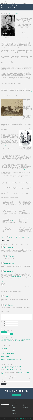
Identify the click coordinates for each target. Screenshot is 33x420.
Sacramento (13, 237)
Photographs (14, 413)
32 (26, 183)
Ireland (30, 236)
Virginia (28, 237)
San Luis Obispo (24, 237)
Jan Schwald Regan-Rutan (5, 367)
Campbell (15, 236)
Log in (23, 404)
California (12, 236)
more (23, 340)
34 (3, 195)
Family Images (6, 3)
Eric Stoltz (10, 13)
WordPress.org (25, 408)
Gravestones (14, 407)
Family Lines (19, 3)
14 (28, 70)
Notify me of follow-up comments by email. (9, 328)
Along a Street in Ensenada (5, 354)
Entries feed (25, 405)
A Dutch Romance (4, 351)
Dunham (25, 236)
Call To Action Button (16, 394)
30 (24, 169)
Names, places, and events (5, 341)
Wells (30, 237)
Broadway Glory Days (4, 357)
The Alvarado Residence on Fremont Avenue (8, 361)
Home (4, 418)
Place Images (13, 3)
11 (23, 65)
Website (2, 325)
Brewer (9, 236)
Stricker (28, 339)
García (20, 339)
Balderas (5, 340)
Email (2, 323)
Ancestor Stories (4, 236)
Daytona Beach (21, 236)
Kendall (2, 237)
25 (2, 136)
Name (2, 321)
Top (2, 418)
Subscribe (3, 383)
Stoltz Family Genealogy (5, 1)
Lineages (13, 410)
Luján (14, 339)
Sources (24, 3)
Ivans (18, 339)
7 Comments (16, 13)
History (13, 408)
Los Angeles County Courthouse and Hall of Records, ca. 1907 (11, 359)
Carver (18, 236)
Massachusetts (6, 237)
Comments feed (25, 407)
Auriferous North (4, 348)
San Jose (20, 237)
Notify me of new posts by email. (7, 330)
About (2, 3)
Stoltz (2, 339)
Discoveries (14, 405)
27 (5, 145)
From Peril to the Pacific (5, 356)
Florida (28, 236)
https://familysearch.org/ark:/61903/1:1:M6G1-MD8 (21, 276)
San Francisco (17, 237)
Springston (9, 340)
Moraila (19, 340)
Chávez (4, 339)
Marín (26, 339)
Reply (4, 259)
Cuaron (2, 340)
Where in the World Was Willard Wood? (7, 353)
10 (24, 64)
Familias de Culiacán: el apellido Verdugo (14, 366)
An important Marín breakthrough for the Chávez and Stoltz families (12, 347)
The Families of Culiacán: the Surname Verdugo (19, 367)
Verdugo (23, 339)
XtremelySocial (29, 418)
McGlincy (9, 237)
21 (22, 95)
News (13, 411)
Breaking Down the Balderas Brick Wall (7, 350)
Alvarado (10, 339)
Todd (12, 340)
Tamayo (16, 340)
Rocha (16, 339)
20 (31, 91)
